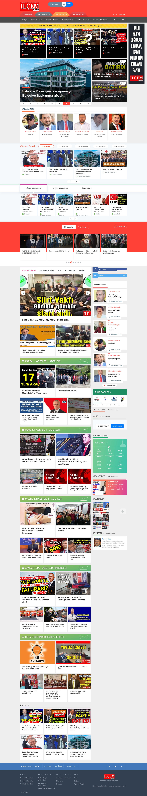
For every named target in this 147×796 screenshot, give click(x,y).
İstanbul (99, 214)
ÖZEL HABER (87, 188)
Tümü (84, 361)
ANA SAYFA (28, 14)
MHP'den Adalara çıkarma (85, 169)
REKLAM (47, 766)
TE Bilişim (24, 792)
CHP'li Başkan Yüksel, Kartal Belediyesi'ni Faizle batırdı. (79, 728)
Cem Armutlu (30, 131)
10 (88, 103)
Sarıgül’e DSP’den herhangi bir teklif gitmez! (115, 487)
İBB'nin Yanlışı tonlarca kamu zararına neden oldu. (78, 557)
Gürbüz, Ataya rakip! (35, 319)
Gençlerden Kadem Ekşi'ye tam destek (72, 529)
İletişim (24, 20)
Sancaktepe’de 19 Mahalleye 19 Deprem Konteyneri (30, 626)
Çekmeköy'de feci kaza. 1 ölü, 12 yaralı (72, 667)
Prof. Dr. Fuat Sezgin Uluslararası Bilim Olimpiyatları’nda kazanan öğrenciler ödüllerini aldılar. (53, 694)
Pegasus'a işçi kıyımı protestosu (29, 487)
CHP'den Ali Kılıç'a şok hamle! (54, 556)
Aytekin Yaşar (114, 292)
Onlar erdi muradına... (68, 391)
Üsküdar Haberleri (57, 176)
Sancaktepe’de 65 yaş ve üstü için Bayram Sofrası (55, 625)
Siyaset (59, 784)
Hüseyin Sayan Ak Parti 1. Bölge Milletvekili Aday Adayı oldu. (33, 351)
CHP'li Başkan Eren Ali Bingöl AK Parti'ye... (32, 170)
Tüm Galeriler (120, 226)
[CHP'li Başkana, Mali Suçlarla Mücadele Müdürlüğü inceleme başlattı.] (109, 91)
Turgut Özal (106, 539)
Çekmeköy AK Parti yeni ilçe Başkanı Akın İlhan (35, 667)
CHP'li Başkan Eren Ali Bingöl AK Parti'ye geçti (59, 49)
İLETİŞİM (58, 766)
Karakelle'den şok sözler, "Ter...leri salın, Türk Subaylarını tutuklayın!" (69, 25)
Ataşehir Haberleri (63, 775)
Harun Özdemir (99, 131)
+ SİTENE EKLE (71, 766)
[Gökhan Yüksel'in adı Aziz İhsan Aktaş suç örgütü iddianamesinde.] (109, 69)
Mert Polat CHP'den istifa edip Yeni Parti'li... (112, 170)
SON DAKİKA (46, 146)
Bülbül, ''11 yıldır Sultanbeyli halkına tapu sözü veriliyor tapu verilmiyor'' (73, 351)
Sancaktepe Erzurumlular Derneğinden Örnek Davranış (71, 598)
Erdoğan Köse (114, 340)
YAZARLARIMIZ (100, 284)
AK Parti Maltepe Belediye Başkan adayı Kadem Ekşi (31, 556)
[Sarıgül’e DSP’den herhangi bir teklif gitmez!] (99, 487)
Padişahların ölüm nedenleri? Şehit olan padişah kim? (33, 252)
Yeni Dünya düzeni (100, 134)
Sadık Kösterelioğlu (114, 324)
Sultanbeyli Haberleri (100, 20)
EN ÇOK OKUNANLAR (60, 188)
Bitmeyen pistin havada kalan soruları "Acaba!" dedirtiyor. (54, 488)
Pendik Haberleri (52, 20)
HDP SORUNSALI (64, 134)
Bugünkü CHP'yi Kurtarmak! (114, 375)
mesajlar (81, 270)
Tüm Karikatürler (113, 410)
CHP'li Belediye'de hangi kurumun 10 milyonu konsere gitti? (35, 599)
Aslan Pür (82, 131)
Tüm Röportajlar (113, 476)
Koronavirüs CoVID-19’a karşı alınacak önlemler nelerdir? (78, 626)
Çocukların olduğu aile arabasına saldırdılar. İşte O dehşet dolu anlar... (79, 488)
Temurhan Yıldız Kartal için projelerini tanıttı (86, 252)
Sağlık (76, 781)
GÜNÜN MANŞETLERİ (33, 188)
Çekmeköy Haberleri (46, 788)
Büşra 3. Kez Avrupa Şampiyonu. (29, 692)
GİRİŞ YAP (122, 14)
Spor (59, 270)
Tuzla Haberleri (67, 20)
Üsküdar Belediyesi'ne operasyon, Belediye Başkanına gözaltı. (45, 209)
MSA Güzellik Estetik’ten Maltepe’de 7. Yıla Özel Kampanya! (33, 530)
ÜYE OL (115, 14)
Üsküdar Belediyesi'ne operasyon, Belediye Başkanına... (57, 171)
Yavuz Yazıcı (116, 131)
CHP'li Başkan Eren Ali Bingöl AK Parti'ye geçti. (28, 209)
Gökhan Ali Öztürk (65, 131)
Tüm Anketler (105, 416)
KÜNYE (38, 766)
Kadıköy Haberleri (63, 778)
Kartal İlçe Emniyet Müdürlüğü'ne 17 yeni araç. (34, 392)
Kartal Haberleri (36, 20)
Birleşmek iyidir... (30, 134)
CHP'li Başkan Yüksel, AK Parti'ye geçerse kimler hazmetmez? (55, 728)
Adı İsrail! (111, 343)
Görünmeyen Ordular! (113, 329)
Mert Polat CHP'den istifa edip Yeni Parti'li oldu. (82, 209)
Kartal (26, 55)
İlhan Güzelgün (47, 131)
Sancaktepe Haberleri (47, 270)
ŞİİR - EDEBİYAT (70, 270)
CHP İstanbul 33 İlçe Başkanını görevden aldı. (99, 209)
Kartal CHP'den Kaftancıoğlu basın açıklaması (53, 417)
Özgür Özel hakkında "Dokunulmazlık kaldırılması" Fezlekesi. (30, 754)
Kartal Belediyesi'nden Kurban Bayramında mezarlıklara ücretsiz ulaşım (30, 418)
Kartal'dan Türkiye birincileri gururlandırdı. (113, 49)
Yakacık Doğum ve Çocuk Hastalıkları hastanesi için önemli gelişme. (79, 417)
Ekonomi (59, 781)
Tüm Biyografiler (110, 533)
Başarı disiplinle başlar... (114, 311)
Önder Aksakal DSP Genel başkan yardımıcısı (116, 482)
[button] (55, 4)
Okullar (107, 53)
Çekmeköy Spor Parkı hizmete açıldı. (78, 692)
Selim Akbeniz (114, 307)
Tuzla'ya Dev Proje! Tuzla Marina (112, 252)
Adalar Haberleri (84, 172)
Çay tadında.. (117, 134)
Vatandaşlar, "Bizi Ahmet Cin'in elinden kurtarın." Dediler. (36, 460)
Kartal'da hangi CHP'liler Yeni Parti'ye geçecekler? (86, 49)
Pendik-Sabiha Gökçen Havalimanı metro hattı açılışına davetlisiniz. (72, 461)
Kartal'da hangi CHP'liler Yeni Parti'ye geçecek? (118, 209)
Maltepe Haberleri (83, 20)
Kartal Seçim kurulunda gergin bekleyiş (57, 252)
